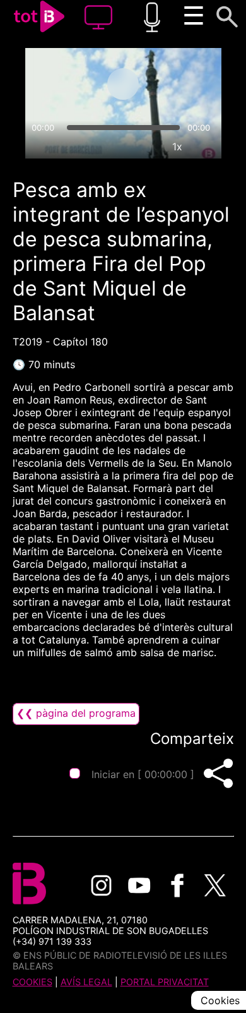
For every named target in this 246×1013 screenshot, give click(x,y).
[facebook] (177, 885)
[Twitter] (215, 885)
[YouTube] (139, 885)
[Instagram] (101, 885)
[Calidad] (148, 146)
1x (177, 146)
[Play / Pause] (123, 84)
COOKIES (32, 981)
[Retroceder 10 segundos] (73, 84)
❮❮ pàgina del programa (76, 713)
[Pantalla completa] (206, 146)
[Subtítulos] (119, 146)
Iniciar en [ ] (142, 774)
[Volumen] (40, 146)
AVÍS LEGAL (86, 981)
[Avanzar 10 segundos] (173, 84)
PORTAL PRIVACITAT (164, 981)
